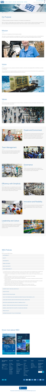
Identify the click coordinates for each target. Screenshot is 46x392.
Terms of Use (23, 390)
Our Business (11, 372)
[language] (45, 1)
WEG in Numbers (11, 364)
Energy (24, 369)
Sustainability (10, 371)
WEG (2, 2)
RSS (25, 390)
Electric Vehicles (26, 375)
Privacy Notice (12, 390)
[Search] (44, 2)
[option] (9, 344)
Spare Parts (17, 373)
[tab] (23, 255)
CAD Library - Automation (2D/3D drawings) (40, 367)
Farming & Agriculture (26, 370)
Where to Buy (32, 364)
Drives (17, 366)
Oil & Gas (25, 363)
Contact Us (32, 363)
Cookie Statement (17, 390)
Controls (17, 367)
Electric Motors (18, 363)
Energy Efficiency (26, 368)
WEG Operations (11, 368)
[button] (23, 255)
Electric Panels (18, 370)
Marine (24, 364)
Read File (8, 353)
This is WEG (10, 363)
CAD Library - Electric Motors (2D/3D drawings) (40, 364)
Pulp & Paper (25, 374)
